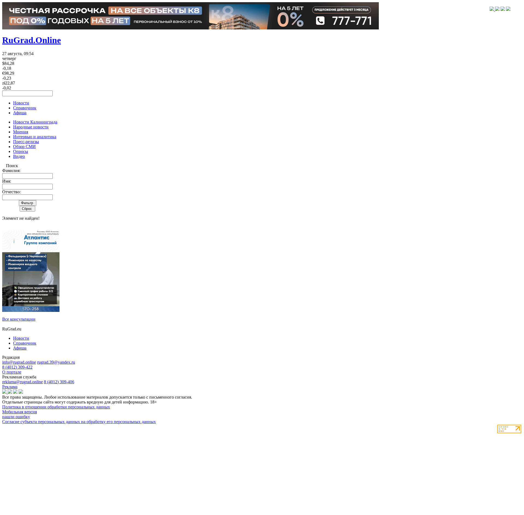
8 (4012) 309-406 (59, 382)
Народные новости (31, 127)
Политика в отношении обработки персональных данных (56, 407)
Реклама (9, 386)
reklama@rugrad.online (22, 382)
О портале (11, 372)
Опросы (20, 151)
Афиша (19, 112)
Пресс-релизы (26, 141)
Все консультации (18, 319)
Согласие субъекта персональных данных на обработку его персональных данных (79, 421)
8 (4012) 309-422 (17, 367)
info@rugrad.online (19, 362)
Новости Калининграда (35, 122)
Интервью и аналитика (34, 136)
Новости (21, 103)
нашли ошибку (16, 416)
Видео (19, 156)
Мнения (20, 131)
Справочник (24, 108)
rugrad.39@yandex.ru (56, 362)
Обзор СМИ (24, 146)
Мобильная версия (19, 411)
